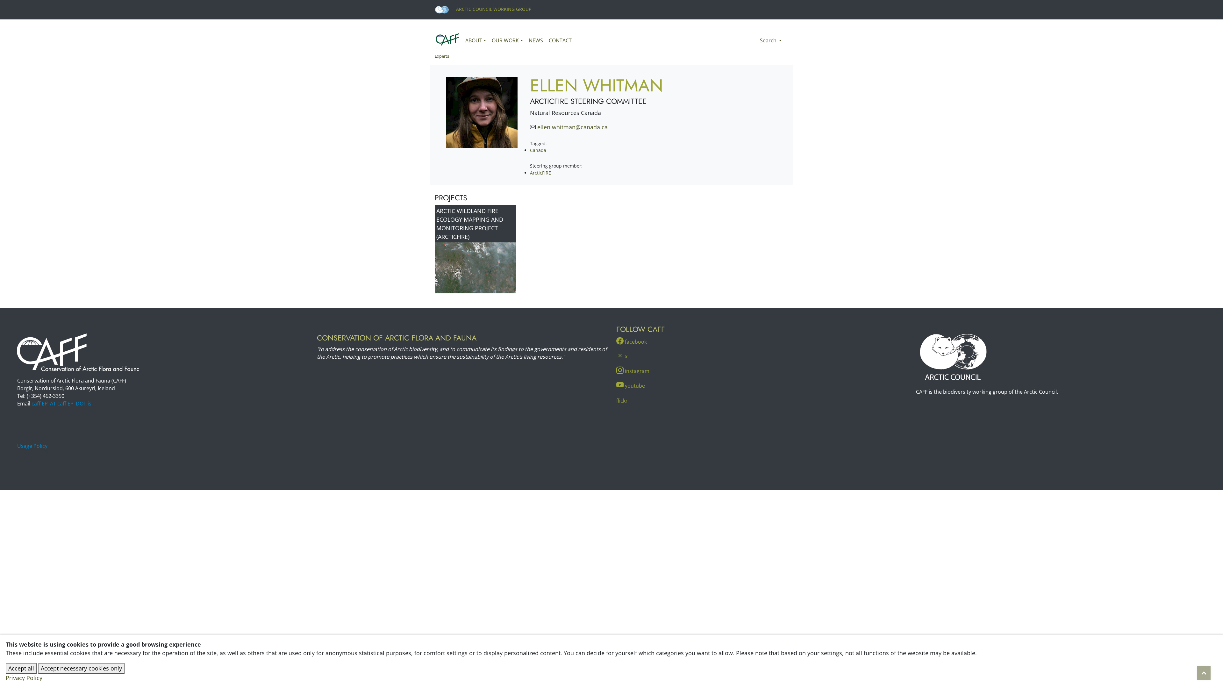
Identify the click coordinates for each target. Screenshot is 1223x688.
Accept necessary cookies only (81, 668)
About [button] (473, 40)
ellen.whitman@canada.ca (572, 127)
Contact (560, 40)
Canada (538, 150)
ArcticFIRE (540, 173)
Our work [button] (505, 40)
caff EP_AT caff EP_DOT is (61, 403)
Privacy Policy (24, 678)
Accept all (21, 668)
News (536, 40)
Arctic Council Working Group (493, 9)
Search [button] (769, 40)
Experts (442, 56)
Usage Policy (32, 445)
